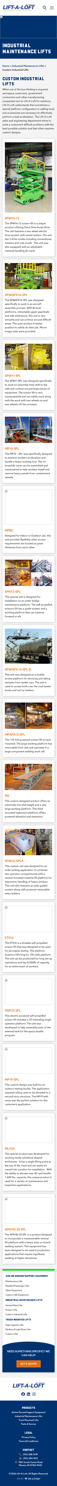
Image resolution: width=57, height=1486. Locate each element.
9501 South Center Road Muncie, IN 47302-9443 (30, 1463)
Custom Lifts (11, 1334)
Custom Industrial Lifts (16, 1314)
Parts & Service (28, 1424)
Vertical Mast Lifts (13, 1305)
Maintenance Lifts (13, 1281)
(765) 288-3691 (30, 1454)
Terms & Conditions (28, 1441)
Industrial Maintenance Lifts (28, 66)
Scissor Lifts (11, 1310)
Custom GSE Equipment (17, 1295)
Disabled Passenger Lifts (17, 1286)
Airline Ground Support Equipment (26, 1276)
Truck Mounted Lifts (18, 1319)
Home (5, 66)
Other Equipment (13, 1290)
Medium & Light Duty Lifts (18, 1329)
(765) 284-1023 (30, 1458)
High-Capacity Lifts (14, 1325)
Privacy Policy (29, 1437)
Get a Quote (28, 1363)
